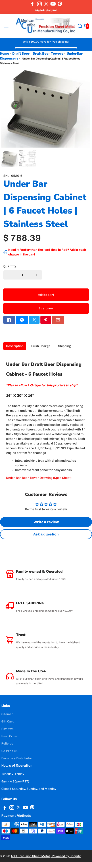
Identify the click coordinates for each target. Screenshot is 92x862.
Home (4, 53)
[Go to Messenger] (22, 320)
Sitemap (7, 714)
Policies (7, 743)
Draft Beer (21, 53)
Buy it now (46, 308)
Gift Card (7, 721)
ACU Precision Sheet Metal (30, 856)
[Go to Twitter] (46, 4)
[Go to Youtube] (53, 4)
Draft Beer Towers (48, 53)
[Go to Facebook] (32, 4)
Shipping (64, 346)
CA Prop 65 (9, 751)
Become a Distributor (16, 758)
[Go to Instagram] (39, 4)
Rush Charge (40, 346)
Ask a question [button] (46, 534)
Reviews (7, 728)
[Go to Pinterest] (60, 4)
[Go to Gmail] (58, 320)
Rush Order (9, 736)
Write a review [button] (46, 522)
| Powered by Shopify (65, 856)
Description (14, 346)
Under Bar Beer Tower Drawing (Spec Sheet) (38, 478)
